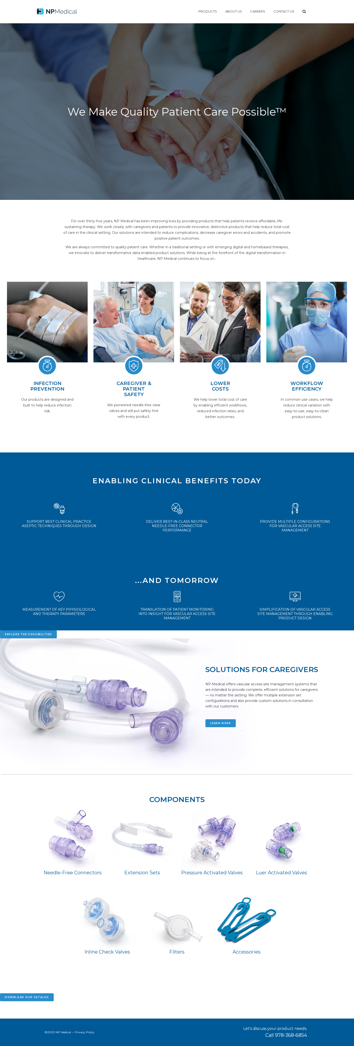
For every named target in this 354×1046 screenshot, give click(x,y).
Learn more (220, 723)
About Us (233, 11)
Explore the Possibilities (28, 634)
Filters (176, 952)
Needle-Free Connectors (73, 873)
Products (207, 11)
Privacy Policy (84, 1032)
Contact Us (283, 11)
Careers (257, 11)
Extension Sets (142, 873)
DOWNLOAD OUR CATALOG (27, 997)
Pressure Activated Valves (212, 873)
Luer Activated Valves (281, 873)
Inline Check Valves (107, 952)
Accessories (247, 952)
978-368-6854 (291, 1035)
